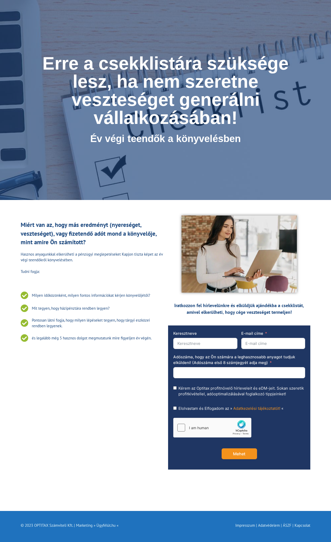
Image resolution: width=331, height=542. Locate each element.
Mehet (239, 453)
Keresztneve (185, 333)
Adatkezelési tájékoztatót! (256, 408)
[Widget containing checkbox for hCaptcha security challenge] (212, 427)
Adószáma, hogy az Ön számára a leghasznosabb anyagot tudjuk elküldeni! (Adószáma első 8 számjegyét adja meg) (234, 359)
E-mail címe (252, 333)
